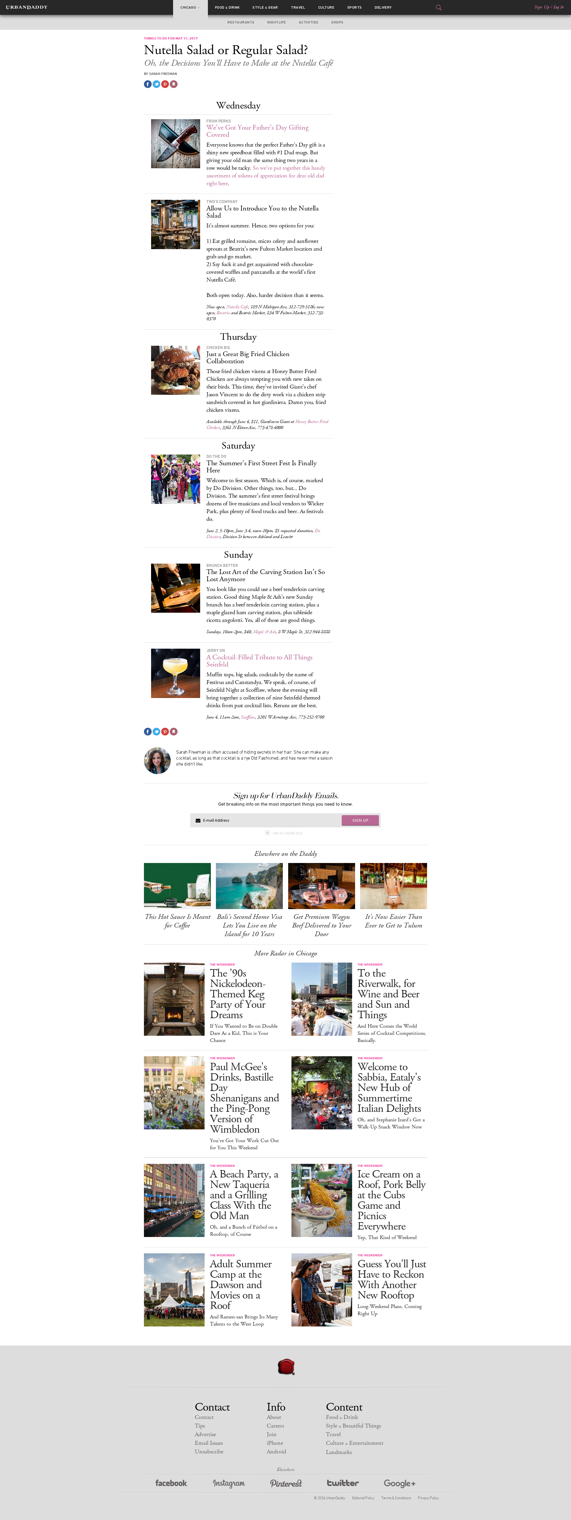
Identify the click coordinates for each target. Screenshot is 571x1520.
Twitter (343, 1484)
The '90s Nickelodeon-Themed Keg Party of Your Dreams (238, 994)
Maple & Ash (264, 632)
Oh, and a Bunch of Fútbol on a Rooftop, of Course (243, 1231)
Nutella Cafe (237, 307)
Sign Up (541, 7)
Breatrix (223, 313)
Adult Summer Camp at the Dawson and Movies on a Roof (241, 1285)
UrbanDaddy (26, 7)
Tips (200, 1426)
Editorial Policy (363, 1497)
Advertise (205, 1435)
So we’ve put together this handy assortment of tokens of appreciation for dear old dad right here (265, 176)
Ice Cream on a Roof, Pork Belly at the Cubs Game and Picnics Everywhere (391, 1200)
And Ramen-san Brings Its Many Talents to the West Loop (244, 1320)
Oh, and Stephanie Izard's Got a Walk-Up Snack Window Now (391, 1123)
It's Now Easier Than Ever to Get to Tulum (393, 921)
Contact (204, 1417)
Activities (309, 22)
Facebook (172, 1484)
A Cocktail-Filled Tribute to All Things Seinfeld (259, 661)
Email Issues (209, 1443)
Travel (298, 7)
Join (272, 1435)
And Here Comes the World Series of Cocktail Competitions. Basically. (391, 1033)
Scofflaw (248, 717)
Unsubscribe (209, 1452)
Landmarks (339, 1452)
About (274, 1417)
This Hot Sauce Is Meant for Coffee (177, 921)
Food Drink (227, 7)
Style (265, 7)
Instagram (229, 1484)
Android (276, 1452)
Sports (354, 7)
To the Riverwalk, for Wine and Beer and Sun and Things (388, 994)
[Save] (174, 84)
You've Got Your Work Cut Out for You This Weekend (244, 1144)
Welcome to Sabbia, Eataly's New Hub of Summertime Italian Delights (389, 1088)
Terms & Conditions (396, 1497)
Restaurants (241, 22)
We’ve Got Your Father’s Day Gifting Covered (257, 131)
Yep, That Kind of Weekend (387, 1237)
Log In (558, 7)
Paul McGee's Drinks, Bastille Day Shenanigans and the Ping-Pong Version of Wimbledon (244, 1098)
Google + (399, 1484)
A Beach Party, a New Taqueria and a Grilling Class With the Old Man (244, 1195)
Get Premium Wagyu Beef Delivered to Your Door (321, 925)
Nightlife (276, 22)
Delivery (383, 7)
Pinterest (286, 1484)
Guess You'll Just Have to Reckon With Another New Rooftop (391, 1280)
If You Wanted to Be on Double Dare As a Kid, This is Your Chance (243, 1033)
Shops (337, 22)
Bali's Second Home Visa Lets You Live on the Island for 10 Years (249, 925)
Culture (326, 7)
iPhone (275, 1443)
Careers (275, 1426)
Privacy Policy (428, 1497)
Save (165, 84)
